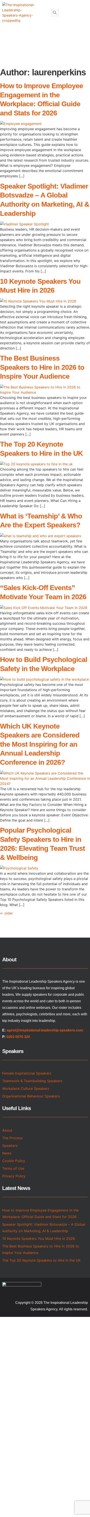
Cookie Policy (13, 1161)
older (6, 913)
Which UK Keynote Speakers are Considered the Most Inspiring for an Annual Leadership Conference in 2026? (40, 744)
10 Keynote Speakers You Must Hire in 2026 (38, 1238)
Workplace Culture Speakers (25, 1088)
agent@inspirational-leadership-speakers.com (45, 1030)
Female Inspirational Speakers (26, 1073)
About (7, 1130)
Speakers (9, 1145)
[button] (45, 35)
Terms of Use (13, 1168)
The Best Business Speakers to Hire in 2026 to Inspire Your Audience (42, 367)
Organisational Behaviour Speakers (31, 1096)
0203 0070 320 (18, 1037)
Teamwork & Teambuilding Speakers (32, 1081)
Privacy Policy (14, 1176)
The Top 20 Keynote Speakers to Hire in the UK (41, 1260)
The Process (12, 1138)
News (6, 1153)
